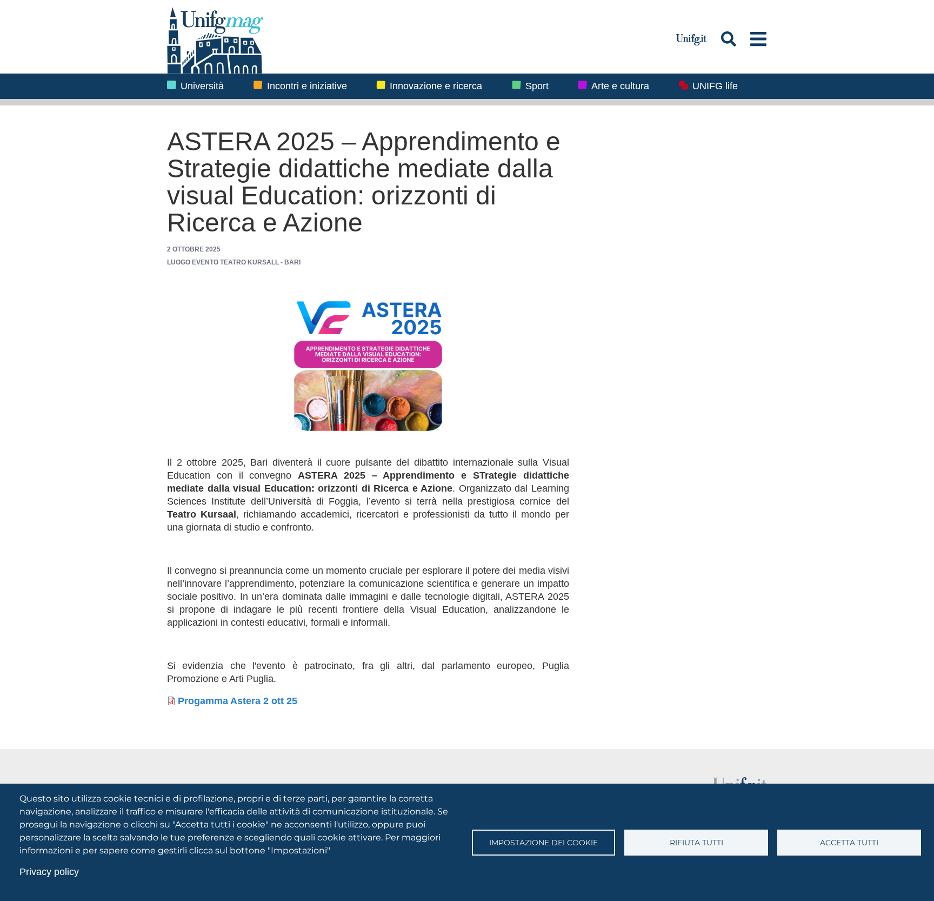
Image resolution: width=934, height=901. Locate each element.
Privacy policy (49, 871)
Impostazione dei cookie (543, 842)
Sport (537, 86)
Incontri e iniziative (307, 86)
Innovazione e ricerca (436, 86)
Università (202, 86)
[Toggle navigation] (758, 39)
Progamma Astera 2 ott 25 (237, 701)
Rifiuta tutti (696, 842)
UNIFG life (715, 86)
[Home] (415, 39)
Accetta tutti (849, 842)
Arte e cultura (620, 86)
